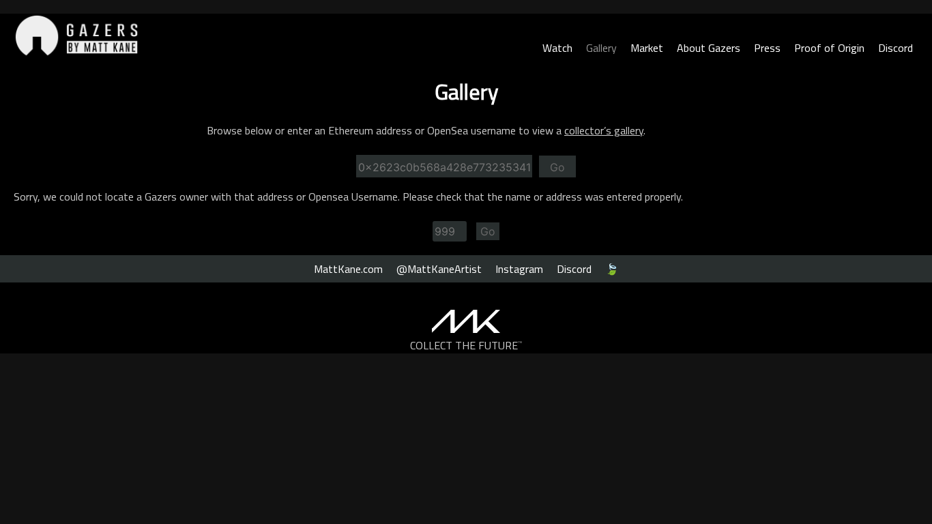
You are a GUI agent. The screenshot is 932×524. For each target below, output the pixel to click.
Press (767, 48)
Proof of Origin (829, 48)
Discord (895, 48)
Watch (557, 48)
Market (646, 48)
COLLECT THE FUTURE (466, 345)
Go (557, 167)
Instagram (519, 269)
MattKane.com (348, 269)
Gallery (601, 48)
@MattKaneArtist (439, 269)
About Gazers (708, 48)
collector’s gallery (603, 130)
